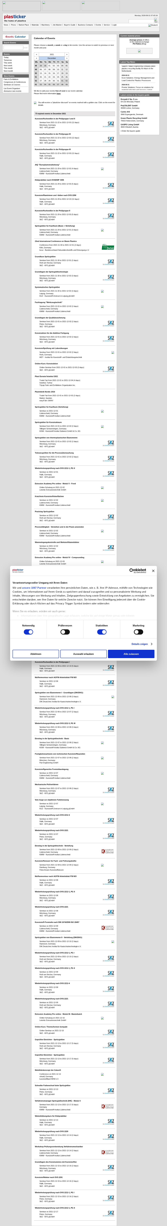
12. (67, 69)
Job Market (57, 25)
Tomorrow (8, 60)
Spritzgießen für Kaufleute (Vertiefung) (51, 407)
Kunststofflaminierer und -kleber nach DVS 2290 (55, 195)
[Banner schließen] (153, 571)
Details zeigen (140, 644)
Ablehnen (35, 654)
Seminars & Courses (12, 85)
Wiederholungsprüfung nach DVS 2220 (51, 1131)
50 (36, 73)
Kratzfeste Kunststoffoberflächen (49, 496)
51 (36, 77)
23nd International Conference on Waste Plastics (56, 241)
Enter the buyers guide (131, 131)
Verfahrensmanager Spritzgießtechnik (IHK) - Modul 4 (58, 1101)
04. (62, 66)
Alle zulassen (131, 654)
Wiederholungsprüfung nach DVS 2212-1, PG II (55, 468)
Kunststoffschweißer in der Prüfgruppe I (52, 662)
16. (54, 73)
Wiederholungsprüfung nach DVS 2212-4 (52, 815)
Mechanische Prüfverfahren (46, 784)
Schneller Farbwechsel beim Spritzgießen (52, 1085)
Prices (13, 25)
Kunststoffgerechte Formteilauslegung (51, 769)
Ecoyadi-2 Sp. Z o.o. (129, 99)
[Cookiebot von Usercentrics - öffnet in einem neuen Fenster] (132, 570)
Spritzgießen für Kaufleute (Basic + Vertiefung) (55, 226)
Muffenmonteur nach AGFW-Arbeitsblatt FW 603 (55, 677)
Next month (8, 71)
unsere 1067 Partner (34, 587)
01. (49, 66)
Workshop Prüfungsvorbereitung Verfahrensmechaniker (59, 1147)
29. (41, 66)
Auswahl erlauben (83, 654)
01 (36, 84)
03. (58, 66)
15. (49, 73)
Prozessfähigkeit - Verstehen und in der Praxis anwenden (59, 527)
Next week (8, 66)
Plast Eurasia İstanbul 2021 (46, 376)
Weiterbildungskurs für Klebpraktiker (51, 1116)
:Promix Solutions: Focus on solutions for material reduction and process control (137, 81)
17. (58, 73)
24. (58, 77)
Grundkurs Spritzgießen (45, 257)
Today (6, 57)
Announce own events (12, 91)
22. (49, 77)
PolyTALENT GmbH (129, 106)
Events (98, 25)
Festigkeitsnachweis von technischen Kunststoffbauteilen (60, 754)
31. (58, 81)
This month (8, 68)
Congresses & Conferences (15, 82)
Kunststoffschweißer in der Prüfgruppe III (53, 134)
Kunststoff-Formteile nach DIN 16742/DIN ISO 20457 (57, 922)
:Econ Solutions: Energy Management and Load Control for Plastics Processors (138, 72)
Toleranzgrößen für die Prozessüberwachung (54, 453)
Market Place (24, 25)
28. (45, 81)
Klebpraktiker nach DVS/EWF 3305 (49, 180)
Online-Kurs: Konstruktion (46, 364)
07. (45, 69)
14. (45, 73)
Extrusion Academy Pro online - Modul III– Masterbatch (58, 1014)
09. (54, 69)
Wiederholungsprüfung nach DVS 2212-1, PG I (54, 708)
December (52, 58)
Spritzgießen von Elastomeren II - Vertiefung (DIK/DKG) (58, 937)
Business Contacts (85, 25)
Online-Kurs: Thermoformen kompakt (51, 1027)
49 (36, 69)
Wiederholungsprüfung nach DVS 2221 (51, 830)
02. (54, 66)
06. (41, 69)
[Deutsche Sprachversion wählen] (153, 25)
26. (67, 77)
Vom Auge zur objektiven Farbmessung (52, 800)
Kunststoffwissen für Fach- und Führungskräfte (55, 861)
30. (45, 66)
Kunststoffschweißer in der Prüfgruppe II (52, 211)
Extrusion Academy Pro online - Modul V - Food (55, 484)
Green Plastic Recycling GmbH (134, 118)
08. (49, 69)
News (6, 25)
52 (36, 81)
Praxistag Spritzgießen (44, 511)
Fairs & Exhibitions (11, 79)
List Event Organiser (12, 88)
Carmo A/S (125, 112)
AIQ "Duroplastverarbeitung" (47, 165)
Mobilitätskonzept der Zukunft (48, 1070)
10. (58, 69)
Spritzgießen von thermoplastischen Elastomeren (56, 438)
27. (41, 81)
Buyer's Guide (69, 25)
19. (67, 73)
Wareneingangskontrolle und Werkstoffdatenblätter (57, 542)
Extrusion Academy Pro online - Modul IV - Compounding (59, 557)
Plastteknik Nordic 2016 (45, 392)
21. (45, 77)
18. (62, 73)
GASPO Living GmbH (130, 125)
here (59, 93)
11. (62, 69)
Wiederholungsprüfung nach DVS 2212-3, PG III (55, 723)
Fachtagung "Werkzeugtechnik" (48, 302)
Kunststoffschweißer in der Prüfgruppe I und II (55, 119)
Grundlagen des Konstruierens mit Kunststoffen (56, 1162)
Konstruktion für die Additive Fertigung (52, 333)
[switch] (65, 632)
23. (54, 77)
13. (41, 73)
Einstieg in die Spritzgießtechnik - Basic (52, 738)
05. (67, 66)
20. (41, 77)
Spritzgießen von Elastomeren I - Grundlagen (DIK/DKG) (59, 693)
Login (114, 25)
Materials (35, 25)
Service (107, 25)
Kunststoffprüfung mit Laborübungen (51, 348)
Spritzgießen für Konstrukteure (48, 422)
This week (8, 63)
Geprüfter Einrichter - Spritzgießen (50, 1040)
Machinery (45, 25)
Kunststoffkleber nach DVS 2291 (49, 1177)
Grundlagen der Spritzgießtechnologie (51, 272)
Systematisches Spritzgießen (47, 287)
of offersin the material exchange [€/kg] (139, 42)
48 (36, 66)
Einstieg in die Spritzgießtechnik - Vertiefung (54, 846)
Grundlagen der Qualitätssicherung (50, 318)
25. (62, 77)
